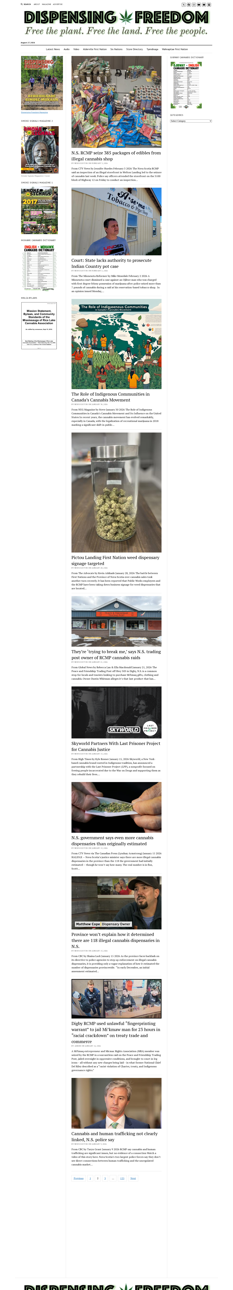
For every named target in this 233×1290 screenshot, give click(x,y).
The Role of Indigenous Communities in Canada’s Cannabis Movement (110, 397)
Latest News (53, 49)
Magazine (46, 4)
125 (122, 1178)
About (37, 4)
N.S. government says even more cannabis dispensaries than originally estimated (112, 841)
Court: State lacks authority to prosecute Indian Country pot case (111, 263)
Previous (79, 1178)
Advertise (57, 4)
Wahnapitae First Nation (175, 49)
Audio (67, 49)
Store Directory (134, 49)
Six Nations (116, 49)
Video (76, 49)
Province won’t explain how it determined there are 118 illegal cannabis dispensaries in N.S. (115, 940)
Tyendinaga (152, 49)
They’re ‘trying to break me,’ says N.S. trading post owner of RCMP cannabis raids (116, 654)
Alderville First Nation (95, 49)
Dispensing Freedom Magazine (34, 112)
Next (133, 1178)
